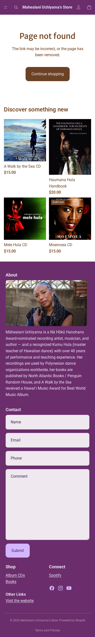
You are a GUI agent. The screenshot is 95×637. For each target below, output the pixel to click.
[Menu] (5, 7)
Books (11, 581)
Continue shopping (47, 74)
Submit (17, 550)
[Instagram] (60, 588)
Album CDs (15, 575)
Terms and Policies (47, 630)
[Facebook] (52, 588)
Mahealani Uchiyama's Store (39, 620)
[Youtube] (69, 588)
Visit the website (20, 600)
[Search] (16, 7)
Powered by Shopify (72, 620)
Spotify (55, 575)
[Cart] (89, 7)
